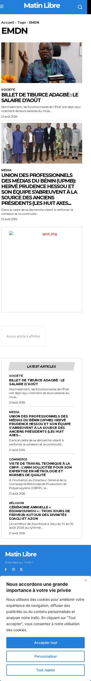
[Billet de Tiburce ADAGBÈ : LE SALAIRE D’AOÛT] (41, 62)
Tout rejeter (45, 670)
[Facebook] (5, 569)
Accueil (7, 22)
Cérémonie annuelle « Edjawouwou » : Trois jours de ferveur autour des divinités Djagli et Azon (39, 513)
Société (8, 89)
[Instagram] (13, 569)
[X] (21, 569)
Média (6, 170)
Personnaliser (45, 656)
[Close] (86, 580)
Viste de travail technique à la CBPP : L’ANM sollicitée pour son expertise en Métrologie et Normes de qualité (40, 469)
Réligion (16, 503)
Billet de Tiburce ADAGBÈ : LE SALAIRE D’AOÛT (39, 97)
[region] (45, 628)
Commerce (18, 459)
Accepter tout (45, 642)
